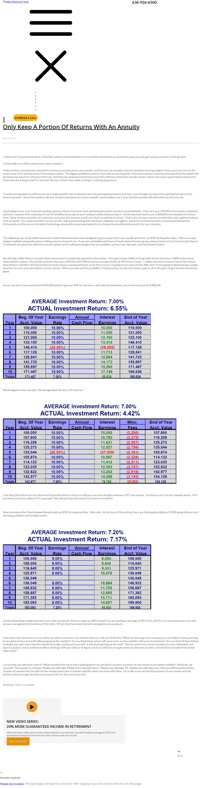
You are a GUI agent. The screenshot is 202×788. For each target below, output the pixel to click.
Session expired (10, 777)
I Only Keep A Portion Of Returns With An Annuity (71, 123)
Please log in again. (12, 783)
